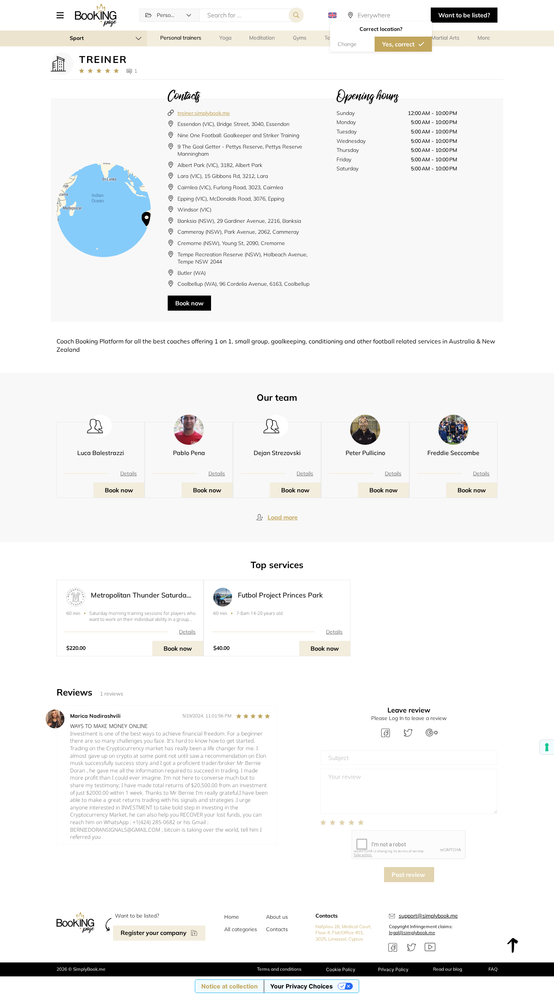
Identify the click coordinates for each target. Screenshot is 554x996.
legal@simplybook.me (412, 932)
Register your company (154, 932)
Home (231, 916)
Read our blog (447, 969)
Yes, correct (398, 44)
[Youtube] (430, 947)
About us (277, 916)
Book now (189, 303)
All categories (240, 929)
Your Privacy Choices (301, 986)
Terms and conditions (279, 969)
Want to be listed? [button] (464, 15)
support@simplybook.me (428, 915)
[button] (63, 15)
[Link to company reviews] (99, 71)
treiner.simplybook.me (204, 113)
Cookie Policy (340, 969)
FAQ (492, 969)
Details (128, 473)
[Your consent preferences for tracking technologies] (547, 747)
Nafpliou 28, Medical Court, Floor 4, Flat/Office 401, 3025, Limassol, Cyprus (343, 933)
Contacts (277, 929)
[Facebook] (392, 947)
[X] (411, 947)
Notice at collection (229, 986)
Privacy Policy (393, 969)
